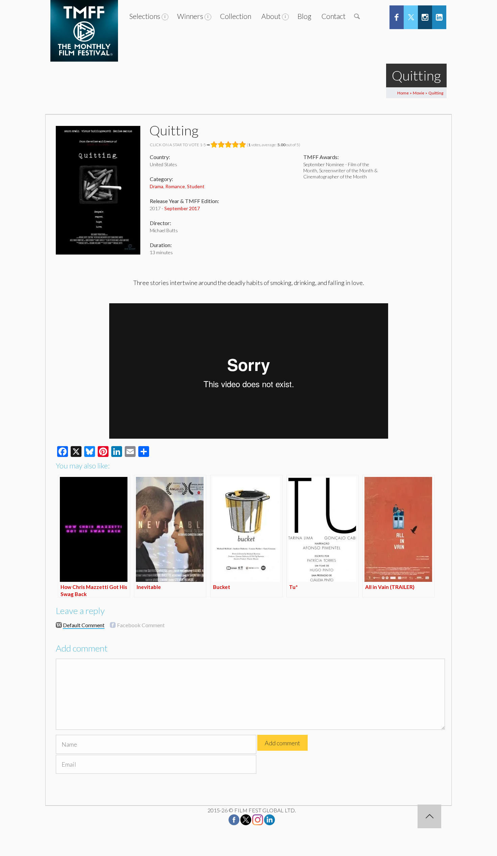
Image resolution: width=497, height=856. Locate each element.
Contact (334, 16)
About (271, 16)
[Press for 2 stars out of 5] (221, 144)
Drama (156, 186)
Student (196, 186)
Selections (144, 16)
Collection (235, 16)
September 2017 (182, 208)
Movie (418, 92)
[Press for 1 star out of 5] (214, 144)
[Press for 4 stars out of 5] (235, 144)
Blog (304, 16)
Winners (190, 16)
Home (403, 92)
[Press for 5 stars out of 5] (242, 144)
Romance (175, 186)
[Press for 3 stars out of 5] (228, 144)
